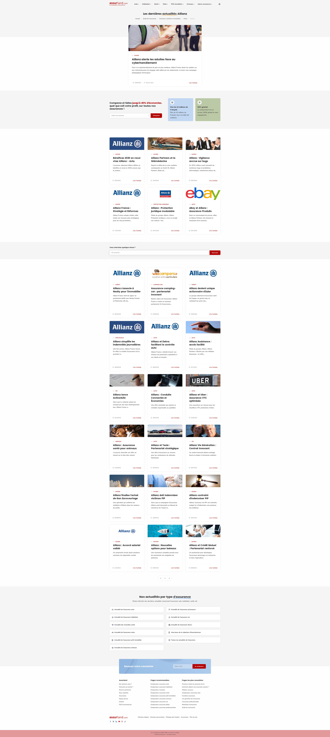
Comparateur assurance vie (159, 702)
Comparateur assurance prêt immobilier (163, 696)
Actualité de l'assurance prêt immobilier (128, 640)
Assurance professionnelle (190, 702)
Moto (165, 4)
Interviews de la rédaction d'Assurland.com (186, 632)
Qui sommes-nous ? (125, 684)
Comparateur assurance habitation (161, 687)
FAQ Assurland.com (125, 705)
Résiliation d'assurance (189, 705)
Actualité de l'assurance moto (124, 632)
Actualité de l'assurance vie (180, 617)
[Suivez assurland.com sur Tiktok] (125, 721)
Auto (136, 4)
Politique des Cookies (173, 717)
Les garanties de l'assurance (191, 699)
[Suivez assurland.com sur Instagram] (122, 721)
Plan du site (193, 717)
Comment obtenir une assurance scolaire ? (195, 687)
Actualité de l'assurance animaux (125, 648)
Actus (185, 19)
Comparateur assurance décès (160, 705)
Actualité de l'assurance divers (181, 625)
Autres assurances (204, 4)
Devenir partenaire (125, 690)
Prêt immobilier (176, 4)
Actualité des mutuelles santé (124, 625)
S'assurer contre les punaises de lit (193, 684)
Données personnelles (157, 717)
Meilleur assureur (187, 690)
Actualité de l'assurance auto (124, 609)
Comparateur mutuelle (158, 690)
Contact (121, 702)
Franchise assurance (188, 696)
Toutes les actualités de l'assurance (183, 640)
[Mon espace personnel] (219, 4)
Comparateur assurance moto (160, 693)
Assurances (122, 696)
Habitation (146, 4)
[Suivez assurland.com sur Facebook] (110, 721)
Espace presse (123, 699)
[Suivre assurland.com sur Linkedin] (116, 721)
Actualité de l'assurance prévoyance (183, 609)
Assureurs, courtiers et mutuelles (169, 19)
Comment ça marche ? (126, 687)
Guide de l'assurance (149, 19)
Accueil (137, 19)
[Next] (169, 578)
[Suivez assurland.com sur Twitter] (113, 721)
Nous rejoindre (123, 693)
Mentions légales (143, 717)
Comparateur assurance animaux (161, 699)
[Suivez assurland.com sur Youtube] (119, 721)
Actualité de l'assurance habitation (126, 617)
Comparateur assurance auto (160, 684)
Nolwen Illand (149, 83)
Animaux (190, 4)
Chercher (215, 253)
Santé (156, 4)
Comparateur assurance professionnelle (163, 707)
